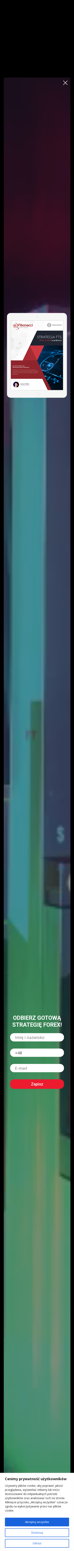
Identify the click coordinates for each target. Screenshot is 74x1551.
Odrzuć (37, 1543)
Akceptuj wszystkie (37, 1522)
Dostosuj (37, 1532)
